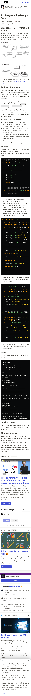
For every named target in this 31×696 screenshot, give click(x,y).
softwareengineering (8, 21)
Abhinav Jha (8, 6)
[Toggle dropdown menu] (29, 456)
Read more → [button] (6, 503)
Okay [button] (4, 693)
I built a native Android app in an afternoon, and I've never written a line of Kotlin (15, 480)
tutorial (4, 24)
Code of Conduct (11, 525)
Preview (14, 520)
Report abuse (21, 525)
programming (19, 21)
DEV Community (14, 586)
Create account (24, 2)
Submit (7, 520)
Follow (15, 580)
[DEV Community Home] (6, 2)
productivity (11, 24)
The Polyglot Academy (20, 6)
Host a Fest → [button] (6, 567)
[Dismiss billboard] (29, 661)
